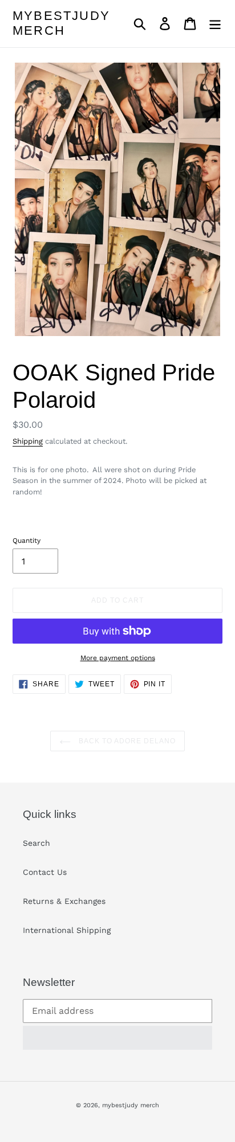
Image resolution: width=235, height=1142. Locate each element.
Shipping (28, 441)
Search (36, 843)
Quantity (26, 541)
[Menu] (215, 23)
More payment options (117, 658)
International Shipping (67, 930)
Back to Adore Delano (125, 741)
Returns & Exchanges (64, 901)
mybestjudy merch (61, 23)
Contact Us (45, 872)
